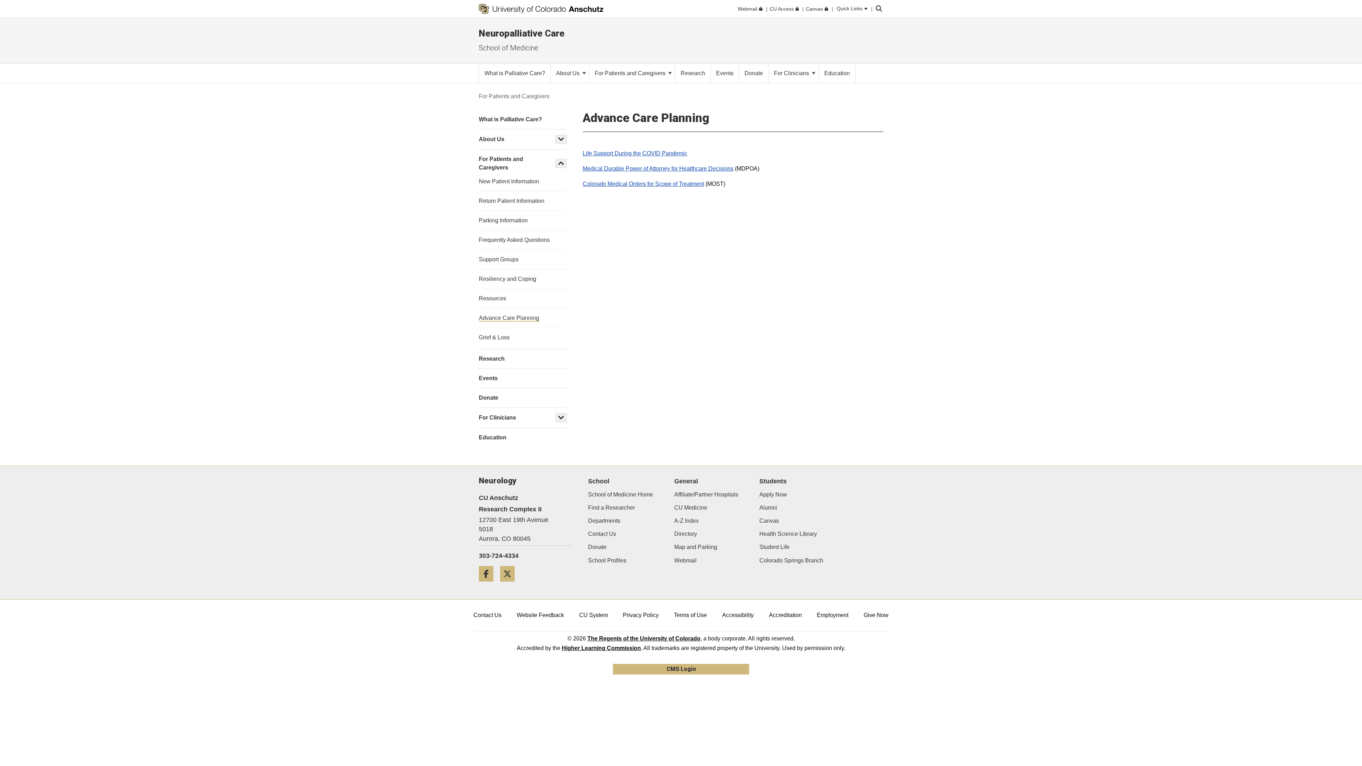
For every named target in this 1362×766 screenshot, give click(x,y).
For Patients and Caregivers (631, 73)
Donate (597, 547)
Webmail (685, 560)
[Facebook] (489, 584)
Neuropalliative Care (522, 33)
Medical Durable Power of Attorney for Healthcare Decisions (658, 169)
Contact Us (602, 534)
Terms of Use (690, 615)
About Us (568, 73)
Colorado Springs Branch (791, 560)
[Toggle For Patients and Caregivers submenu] (561, 163)
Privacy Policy (641, 615)
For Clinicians (792, 73)
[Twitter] (510, 584)
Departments (604, 521)
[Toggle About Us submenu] (561, 139)
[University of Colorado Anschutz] (541, 9)
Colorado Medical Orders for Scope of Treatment (643, 184)
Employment (832, 615)
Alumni (768, 508)
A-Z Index (686, 521)
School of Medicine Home (620, 495)
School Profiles (607, 560)
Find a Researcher (611, 508)
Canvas (769, 521)
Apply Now (773, 495)
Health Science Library (788, 534)
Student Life (774, 547)
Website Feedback (540, 615)
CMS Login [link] (681, 669)
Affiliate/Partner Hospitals (706, 495)
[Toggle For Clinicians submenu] (561, 417)
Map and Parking (695, 547)
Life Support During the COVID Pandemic (635, 153)
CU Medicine (690, 508)
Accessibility (738, 615)
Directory (685, 534)
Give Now (876, 615)
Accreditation (785, 615)
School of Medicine (508, 48)
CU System (593, 615)
